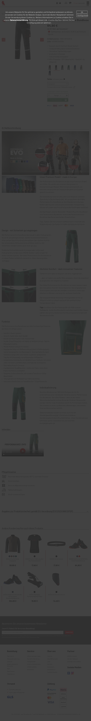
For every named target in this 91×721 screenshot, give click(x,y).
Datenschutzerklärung (19, 20)
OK (82, 12)
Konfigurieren (82, 15)
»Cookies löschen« (55, 20)
